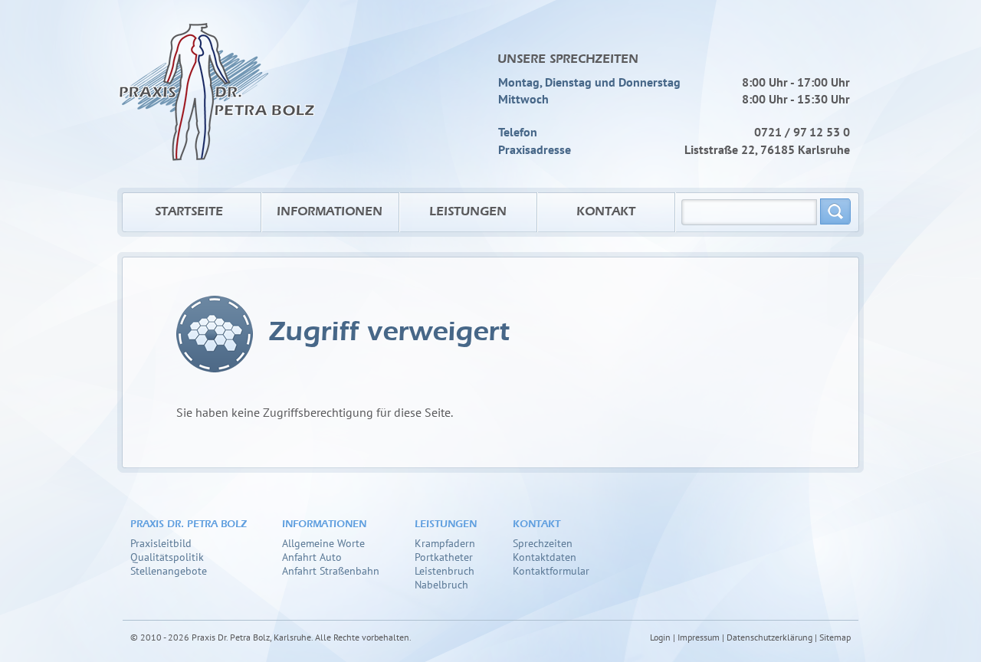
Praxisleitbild (161, 543)
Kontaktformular (551, 570)
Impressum (699, 637)
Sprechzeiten (543, 543)
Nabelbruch (441, 584)
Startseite (189, 212)
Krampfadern (445, 543)
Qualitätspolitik (167, 556)
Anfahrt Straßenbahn (330, 570)
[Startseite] (217, 80)
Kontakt (605, 212)
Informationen (329, 212)
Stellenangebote (168, 570)
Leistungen (468, 212)
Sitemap (835, 637)
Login (660, 637)
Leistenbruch (444, 570)
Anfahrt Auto (312, 556)
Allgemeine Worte (323, 543)
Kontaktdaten (544, 556)
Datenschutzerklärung (769, 637)
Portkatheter (444, 556)
